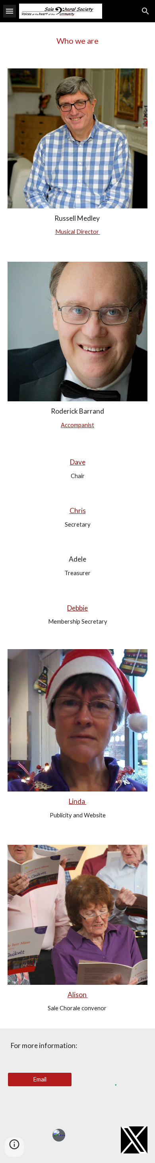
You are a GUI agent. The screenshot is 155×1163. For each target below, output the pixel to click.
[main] (77, 40)
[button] (9, 11)
